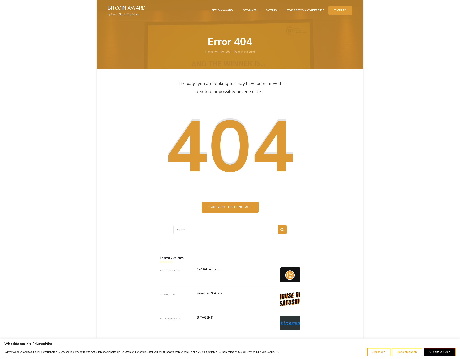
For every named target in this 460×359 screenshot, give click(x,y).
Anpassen (378, 352)
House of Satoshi (209, 293)
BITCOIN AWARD (127, 8)
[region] (230, 348)
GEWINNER (250, 10)
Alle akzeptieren (439, 352)
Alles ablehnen (407, 352)
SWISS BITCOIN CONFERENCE (305, 10)
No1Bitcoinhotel (209, 269)
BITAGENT (205, 317)
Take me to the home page (230, 207)
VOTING (271, 10)
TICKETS (340, 10)
